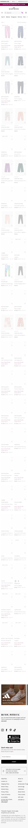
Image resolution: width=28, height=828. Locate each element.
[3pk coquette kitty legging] (20, 435)
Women (20, 17)
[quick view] (12, 38)
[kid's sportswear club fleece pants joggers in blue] (7, 349)
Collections (21, 789)
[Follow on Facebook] (6, 731)
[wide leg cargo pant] (20, 406)
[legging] (20, 464)
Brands (8, 17)
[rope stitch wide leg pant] (20, 522)
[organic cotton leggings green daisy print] (7, 61)
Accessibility (4, 797)
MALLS (13, 1)
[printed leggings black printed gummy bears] (20, 271)
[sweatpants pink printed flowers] (7, 219)
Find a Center (21, 794)
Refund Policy (4, 789)
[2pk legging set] (20, 349)
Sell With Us (21, 799)
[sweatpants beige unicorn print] (7, 116)
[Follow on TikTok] (14, 731)
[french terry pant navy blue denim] (20, 61)
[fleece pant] (20, 143)
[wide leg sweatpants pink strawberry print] (20, 322)
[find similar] (12, 29)
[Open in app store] (14, 738)
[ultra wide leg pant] (20, 194)
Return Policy (4, 786)
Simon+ (20, 781)
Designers (13, 17)
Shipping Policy (5, 784)
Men (24, 17)
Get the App (21, 786)
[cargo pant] (7, 297)
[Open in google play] (14, 742)
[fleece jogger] (20, 32)
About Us (20, 778)
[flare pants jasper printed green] (20, 168)
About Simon (21, 792)
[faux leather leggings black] (20, 219)
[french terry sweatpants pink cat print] (20, 116)
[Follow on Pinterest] (10, 731)
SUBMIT (14, 761)
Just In (3, 17)
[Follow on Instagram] (2, 731)
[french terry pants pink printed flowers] (7, 322)
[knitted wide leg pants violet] (7, 168)
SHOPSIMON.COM (4, 1)
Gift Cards (20, 797)
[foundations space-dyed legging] (7, 547)
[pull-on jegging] (20, 87)
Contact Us (4, 781)
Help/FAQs (4, 778)
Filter (2, 22)
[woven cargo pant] (20, 378)
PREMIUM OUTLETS (23, 1)
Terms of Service (5, 794)
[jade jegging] (7, 194)
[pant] (20, 493)
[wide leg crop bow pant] (7, 435)
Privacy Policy (4, 792)
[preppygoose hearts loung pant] (7, 522)
